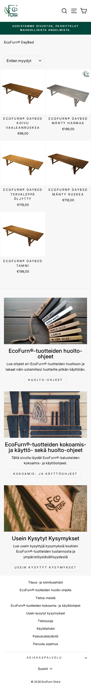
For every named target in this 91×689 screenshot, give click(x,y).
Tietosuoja (45, 621)
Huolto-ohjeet (45, 380)
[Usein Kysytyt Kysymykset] (45, 508)
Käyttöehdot (46, 628)
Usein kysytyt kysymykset (45, 567)
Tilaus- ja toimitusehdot (45, 582)
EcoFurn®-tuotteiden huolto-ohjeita (45, 590)
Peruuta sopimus (45, 644)
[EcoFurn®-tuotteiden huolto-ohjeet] (45, 321)
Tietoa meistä (45, 598)
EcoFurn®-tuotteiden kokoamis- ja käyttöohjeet (45, 605)
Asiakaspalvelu (44, 657)
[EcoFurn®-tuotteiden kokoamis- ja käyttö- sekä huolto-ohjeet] (45, 414)
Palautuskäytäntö (45, 636)
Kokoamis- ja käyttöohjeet (45, 473)
